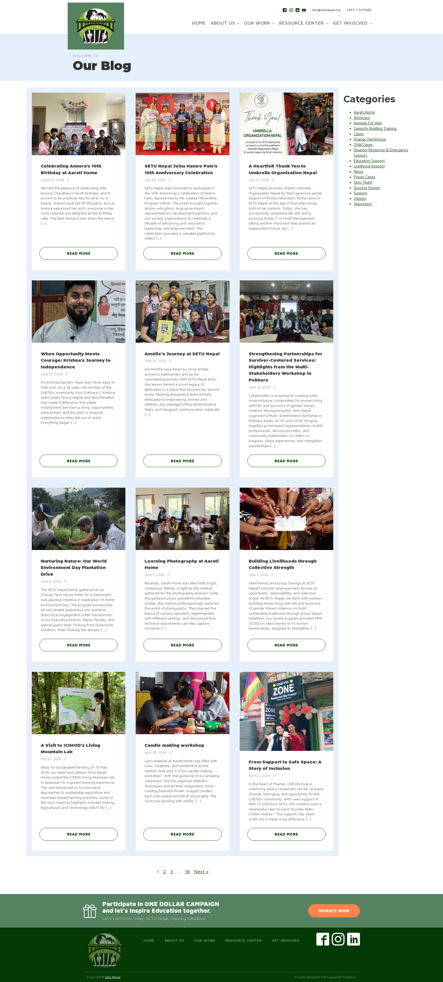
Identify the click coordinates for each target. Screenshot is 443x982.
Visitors (360, 198)
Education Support (369, 161)
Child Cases (363, 144)
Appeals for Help (368, 123)
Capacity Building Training (375, 128)
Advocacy (362, 117)
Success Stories (367, 187)
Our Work (257, 23)
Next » (201, 871)
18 (187, 871)
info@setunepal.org (326, 10)
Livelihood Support (369, 166)
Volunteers (363, 204)
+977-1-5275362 (359, 10)
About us (223, 23)
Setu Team (363, 182)
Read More (78, 253)
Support (360, 193)
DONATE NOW (334, 910)
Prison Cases (364, 177)
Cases (359, 134)
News (358, 171)
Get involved (350, 23)
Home (199, 23)
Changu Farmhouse (370, 139)
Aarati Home (364, 112)
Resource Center (301, 23)
